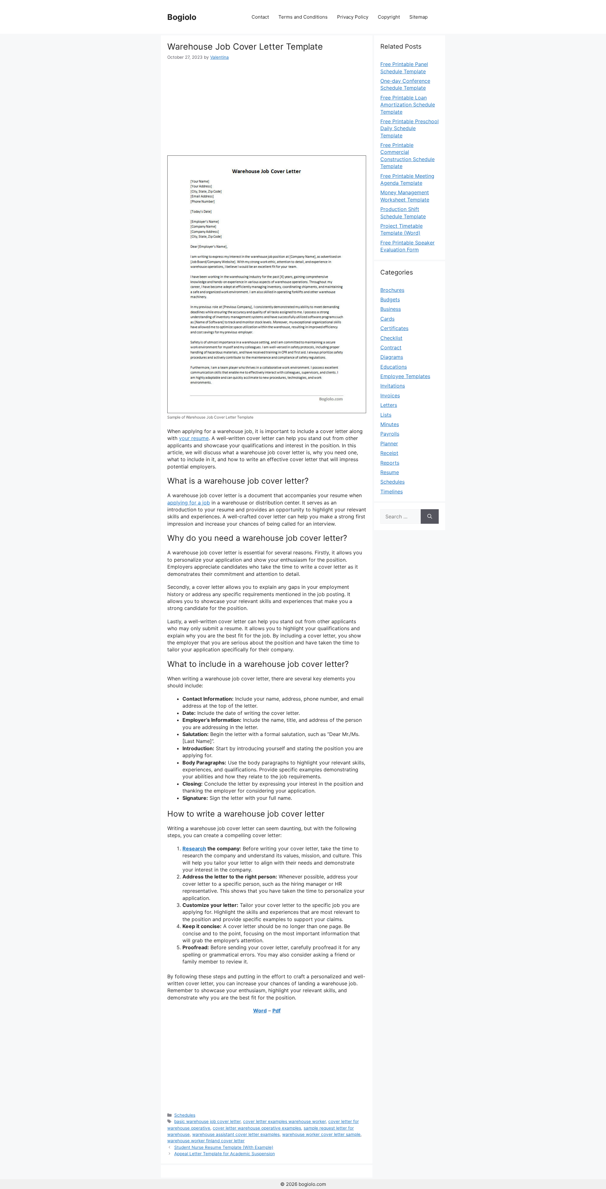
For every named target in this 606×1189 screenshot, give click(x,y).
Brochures (392, 290)
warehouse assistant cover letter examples (236, 1134)
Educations (393, 367)
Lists (385, 415)
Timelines (391, 491)
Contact (260, 17)
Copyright (389, 17)
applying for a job (188, 502)
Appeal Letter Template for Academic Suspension (224, 1153)
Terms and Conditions (303, 17)
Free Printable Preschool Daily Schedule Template (409, 128)
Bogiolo (181, 17)
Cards (387, 319)
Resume (389, 472)
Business (390, 309)
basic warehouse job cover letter (207, 1121)
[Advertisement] (266, 108)
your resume (194, 438)
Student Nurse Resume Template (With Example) (223, 1147)
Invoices (390, 395)
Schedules (184, 1115)
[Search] (430, 516)
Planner (389, 443)
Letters (388, 405)
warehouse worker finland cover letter (206, 1140)
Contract (390, 347)
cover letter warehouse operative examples (257, 1128)
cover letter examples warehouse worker (284, 1121)
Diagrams (391, 357)
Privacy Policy (352, 17)
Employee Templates (405, 376)
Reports (389, 463)
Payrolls (389, 434)
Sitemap (418, 17)
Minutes (389, 424)
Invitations (392, 386)
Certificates (394, 328)
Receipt (389, 453)
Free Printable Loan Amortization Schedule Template (407, 104)
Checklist (391, 338)
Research (194, 848)
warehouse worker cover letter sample (321, 1134)
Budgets (390, 299)
